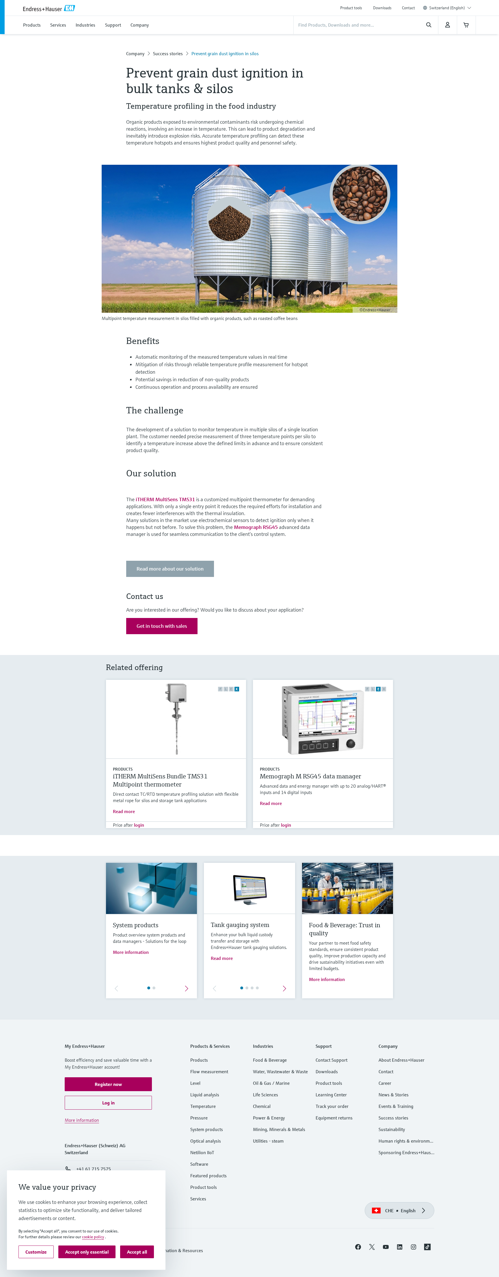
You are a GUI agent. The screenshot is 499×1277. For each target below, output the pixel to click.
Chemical (262, 1106)
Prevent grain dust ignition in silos (225, 53)
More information (131, 952)
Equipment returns (334, 1118)
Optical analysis (205, 1141)
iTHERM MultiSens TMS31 (165, 499)
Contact (408, 7)
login (139, 825)
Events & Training (396, 1106)
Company (135, 53)
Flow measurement (209, 1071)
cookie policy (93, 1236)
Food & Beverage (270, 1060)
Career (385, 1083)
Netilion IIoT (202, 1152)
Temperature (203, 1106)
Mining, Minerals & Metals (279, 1129)
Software (199, 1164)
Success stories (168, 53)
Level (195, 1083)
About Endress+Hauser (401, 1060)
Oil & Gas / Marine (271, 1083)
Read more (124, 811)
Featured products (208, 1175)
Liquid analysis (204, 1095)
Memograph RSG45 (256, 527)
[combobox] (450, 8)
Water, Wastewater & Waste (280, 1071)
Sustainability (392, 1129)
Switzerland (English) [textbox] (447, 7)
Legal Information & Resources (172, 1250)
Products (123, 769)
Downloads (382, 7)
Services (198, 1199)
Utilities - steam (268, 1141)
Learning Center (331, 1095)
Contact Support (331, 1060)
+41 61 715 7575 (93, 1169)
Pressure (199, 1118)
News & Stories (394, 1095)
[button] (108, 1084)
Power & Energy (269, 1118)
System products (206, 1129)
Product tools (351, 7)
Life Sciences (265, 1095)
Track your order (332, 1106)
